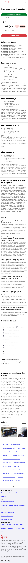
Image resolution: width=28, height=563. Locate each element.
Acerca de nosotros (6, 492)
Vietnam (3, 528)
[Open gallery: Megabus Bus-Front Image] (9, 432)
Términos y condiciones (7, 501)
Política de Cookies (19, 505)
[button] (14, 18)
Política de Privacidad (7, 505)
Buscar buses (15, 35)
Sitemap (3, 496)
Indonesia (8, 524)
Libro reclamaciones (6, 508)
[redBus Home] (7, 2)
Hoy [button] (17, 26)
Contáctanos (17, 492)
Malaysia (22, 524)
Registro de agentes (6, 519)
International (4, 531)
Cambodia (10, 528)
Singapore (15, 524)
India (2, 524)
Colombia (17, 528)
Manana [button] (22, 26)
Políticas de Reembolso (7, 512)
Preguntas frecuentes (7, 516)
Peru (23, 528)
